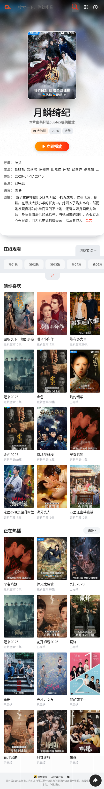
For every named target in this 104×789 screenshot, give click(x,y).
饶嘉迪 (77, 169)
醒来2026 (11, 397)
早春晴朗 (76, 454)
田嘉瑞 (56, 169)
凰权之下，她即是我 (19, 339)
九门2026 (77, 584)
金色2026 (11, 454)
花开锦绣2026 (48, 642)
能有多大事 (78, 339)
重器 (7, 699)
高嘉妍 (89, 169)
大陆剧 (41, 131)
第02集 (34, 264)
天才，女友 (45, 699)
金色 (40, 397)
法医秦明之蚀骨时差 (19, 512)
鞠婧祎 (20, 169)
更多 (91, 530)
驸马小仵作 (45, 339)
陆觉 (18, 162)
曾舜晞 (32, 169)
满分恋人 (43, 512)
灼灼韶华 (76, 397)
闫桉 (66, 169)
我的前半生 (78, 699)
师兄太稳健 (45, 584)
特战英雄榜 (45, 454)
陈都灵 (44, 169)
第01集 (13, 264)
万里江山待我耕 (81, 512)
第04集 (76, 264)
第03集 (55, 264)
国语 (18, 190)
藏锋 (73, 642)
